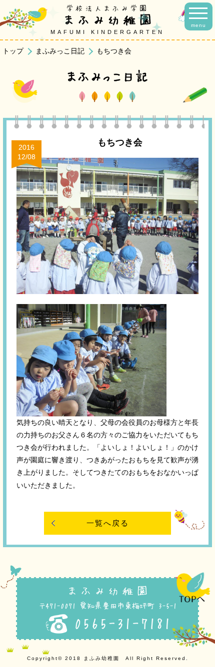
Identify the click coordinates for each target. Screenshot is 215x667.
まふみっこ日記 (60, 51)
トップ (13, 51)
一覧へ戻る (107, 523)
